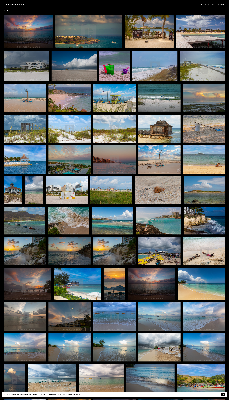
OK (223, 394)
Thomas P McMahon (14, 4)
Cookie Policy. (75, 394)
